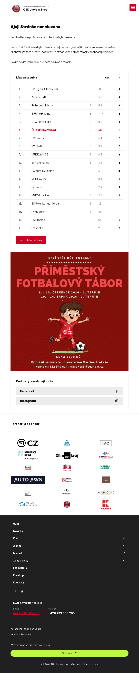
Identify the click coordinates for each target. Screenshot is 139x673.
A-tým (17, 545)
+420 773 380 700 (61, 613)
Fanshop (18, 575)
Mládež (17, 553)
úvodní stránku (63, 62)
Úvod (16, 523)
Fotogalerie (20, 567)
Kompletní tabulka (31, 240)
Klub (15, 538)
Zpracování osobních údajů (26, 628)
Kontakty (18, 582)
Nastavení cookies (21, 634)
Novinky (18, 531)
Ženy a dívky (20, 560)
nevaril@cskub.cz (26, 613)
